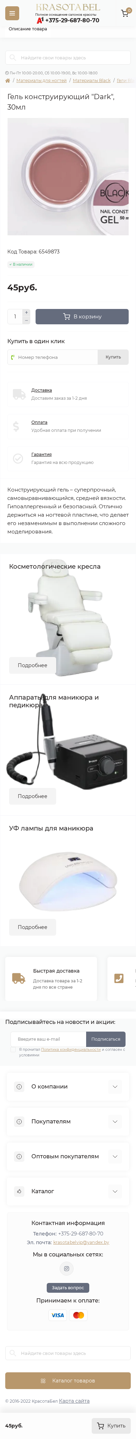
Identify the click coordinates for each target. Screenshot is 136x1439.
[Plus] (26, 313)
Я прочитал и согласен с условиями (72, 1052)
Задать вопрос (68, 1287)
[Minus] (26, 320)
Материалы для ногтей (41, 80)
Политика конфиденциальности (71, 1049)
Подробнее (32, 665)
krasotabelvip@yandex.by (81, 1242)
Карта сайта (74, 1401)
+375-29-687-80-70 (80, 1234)
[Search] (13, 58)
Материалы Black (92, 80)
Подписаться (105, 1039)
